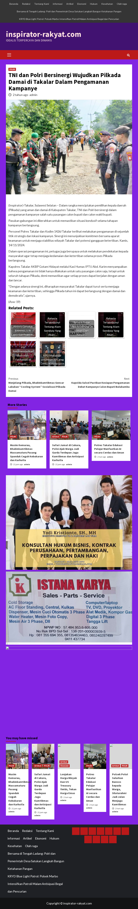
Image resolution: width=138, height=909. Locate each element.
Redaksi (26, 3)
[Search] (128, 55)
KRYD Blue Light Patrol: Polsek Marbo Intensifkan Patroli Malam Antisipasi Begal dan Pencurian (69, 19)
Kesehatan (107, 3)
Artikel (69, 3)
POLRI (12, 69)
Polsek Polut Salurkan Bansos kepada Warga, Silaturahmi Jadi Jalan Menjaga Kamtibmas (120, 789)
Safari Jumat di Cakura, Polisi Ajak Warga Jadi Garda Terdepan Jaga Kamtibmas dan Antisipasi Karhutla (68, 452)
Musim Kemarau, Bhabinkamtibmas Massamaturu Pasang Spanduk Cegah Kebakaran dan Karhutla (26, 452)
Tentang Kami (41, 3)
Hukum (93, 3)
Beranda (13, 3)
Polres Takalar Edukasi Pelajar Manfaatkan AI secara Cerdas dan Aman (109, 448)
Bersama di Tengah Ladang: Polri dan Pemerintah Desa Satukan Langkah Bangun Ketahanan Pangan (69, 11)
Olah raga (122, 3)
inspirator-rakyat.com (43, 34)
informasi (57, 3)
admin (33, 95)
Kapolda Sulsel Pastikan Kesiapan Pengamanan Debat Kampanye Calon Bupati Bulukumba (100, 382)
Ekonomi (81, 3)
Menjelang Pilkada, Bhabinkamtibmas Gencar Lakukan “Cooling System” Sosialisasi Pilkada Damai (36, 384)
